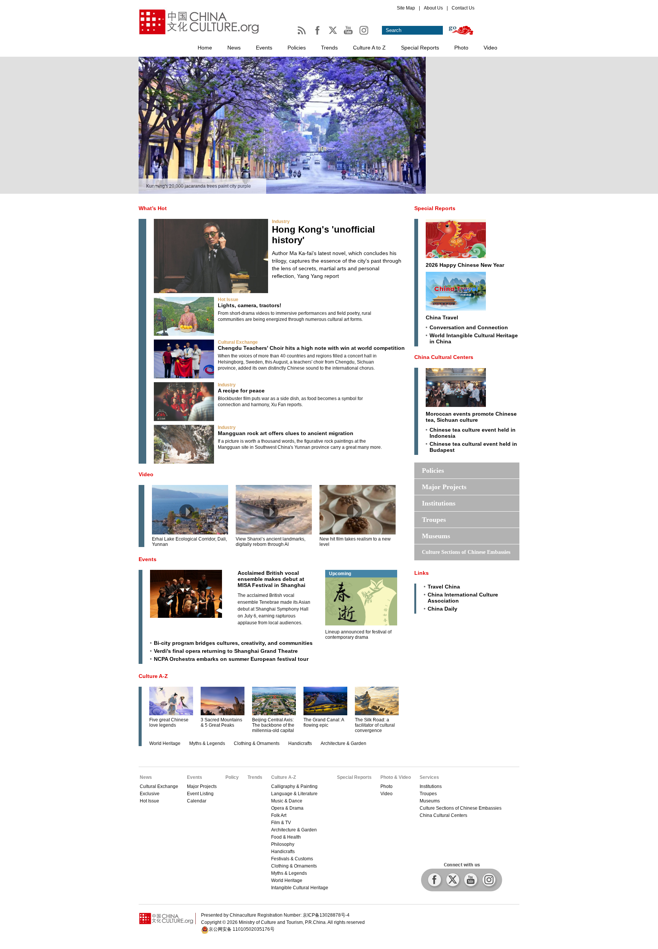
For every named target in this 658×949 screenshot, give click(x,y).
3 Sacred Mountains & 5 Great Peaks (221, 722)
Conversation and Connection (469, 327)
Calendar (196, 801)
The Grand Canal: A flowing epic (323, 722)
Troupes (434, 519)
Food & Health (286, 837)
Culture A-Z (153, 676)
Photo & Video (395, 777)
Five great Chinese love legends (168, 722)
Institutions (438, 503)
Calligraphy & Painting (294, 786)
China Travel (442, 317)
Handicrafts (300, 743)
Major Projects (444, 487)
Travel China (444, 587)
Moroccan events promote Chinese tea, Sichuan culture (471, 417)
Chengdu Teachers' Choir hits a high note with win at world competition (311, 348)
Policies (296, 48)
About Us (433, 8)
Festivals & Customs (292, 858)
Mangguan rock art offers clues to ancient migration (285, 433)
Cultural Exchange (238, 342)
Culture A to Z (369, 48)
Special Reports (420, 48)
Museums (436, 536)
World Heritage (164, 743)
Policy (232, 777)
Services (429, 777)
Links (421, 573)
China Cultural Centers (443, 357)
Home (205, 48)
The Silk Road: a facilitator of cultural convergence (375, 725)
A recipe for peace (241, 391)
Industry (281, 221)
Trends (329, 48)
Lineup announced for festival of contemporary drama (358, 634)
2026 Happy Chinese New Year (465, 265)
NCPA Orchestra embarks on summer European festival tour (231, 659)
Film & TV (281, 822)
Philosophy (282, 844)
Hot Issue (228, 299)
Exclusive (150, 793)
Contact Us (463, 8)
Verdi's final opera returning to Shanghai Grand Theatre (226, 651)
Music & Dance (286, 801)
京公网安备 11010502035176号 (242, 929)
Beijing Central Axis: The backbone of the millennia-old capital (273, 725)
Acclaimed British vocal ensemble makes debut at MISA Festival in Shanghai (271, 579)
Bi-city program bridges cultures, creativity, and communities (233, 643)
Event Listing (200, 793)
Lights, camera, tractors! (249, 305)
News (234, 48)
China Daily (442, 609)
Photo (461, 48)
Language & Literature (294, 793)
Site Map (406, 8)
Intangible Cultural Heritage (299, 887)
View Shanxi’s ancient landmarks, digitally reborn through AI (270, 541)
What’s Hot (153, 208)
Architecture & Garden (343, 743)
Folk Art (278, 815)
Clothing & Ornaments (256, 743)
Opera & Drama (287, 808)
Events (264, 48)
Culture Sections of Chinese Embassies (466, 552)
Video (490, 48)
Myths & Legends (207, 743)
